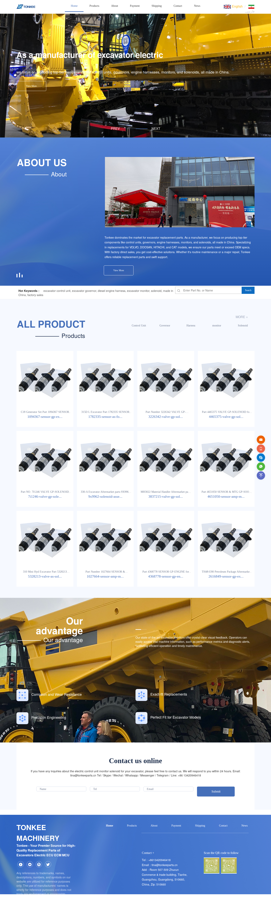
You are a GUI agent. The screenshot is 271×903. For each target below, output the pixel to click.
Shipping (157, 5)
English (237, 6)
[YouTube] (30, 864)
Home (74, 5)
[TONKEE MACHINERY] (25, 6)
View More (31, 86)
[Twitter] (48, 864)
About (114, 5)
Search (248, 290)
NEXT (156, 128)
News (197, 5)
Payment (135, 5)
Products (94, 5)
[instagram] (39, 864)
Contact (178, 5)
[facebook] (20, 864)
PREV (115, 128)
